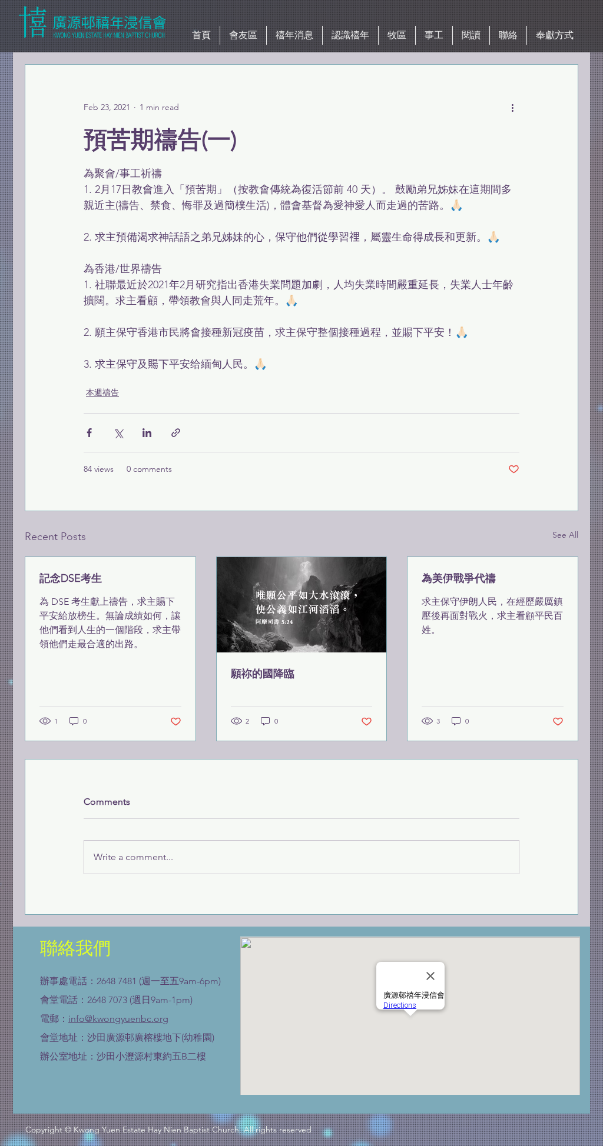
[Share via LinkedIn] (147, 432)
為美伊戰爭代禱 (459, 578)
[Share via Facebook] (89, 432)
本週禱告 (102, 392)
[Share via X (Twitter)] (118, 432)
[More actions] (512, 107)
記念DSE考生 (70, 578)
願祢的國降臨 (262, 673)
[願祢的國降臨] (302, 604)
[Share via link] (175, 432)
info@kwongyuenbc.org (118, 1018)
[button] (294, 35)
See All (565, 534)
